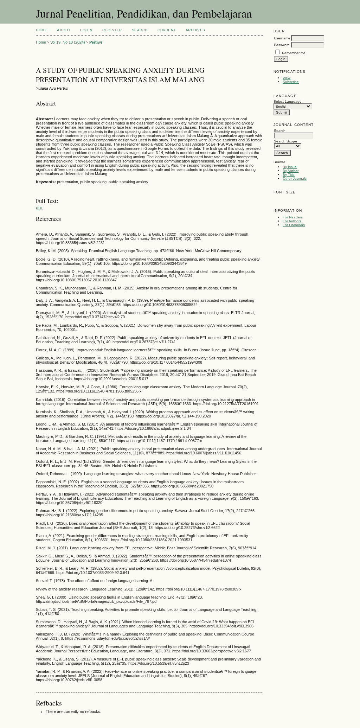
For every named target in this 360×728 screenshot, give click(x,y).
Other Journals (295, 178)
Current (167, 30)
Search (140, 30)
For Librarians (294, 225)
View (286, 78)
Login (86, 30)
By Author (290, 171)
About (63, 30)
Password (282, 45)
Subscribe (291, 82)
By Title (289, 175)
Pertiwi (95, 42)
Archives (195, 30)
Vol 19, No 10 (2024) (67, 42)
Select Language (288, 101)
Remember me (294, 53)
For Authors (292, 221)
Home (41, 30)
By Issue (290, 167)
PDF (39, 208)
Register (112, 30)
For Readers (293, 217)
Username (282, 38)
